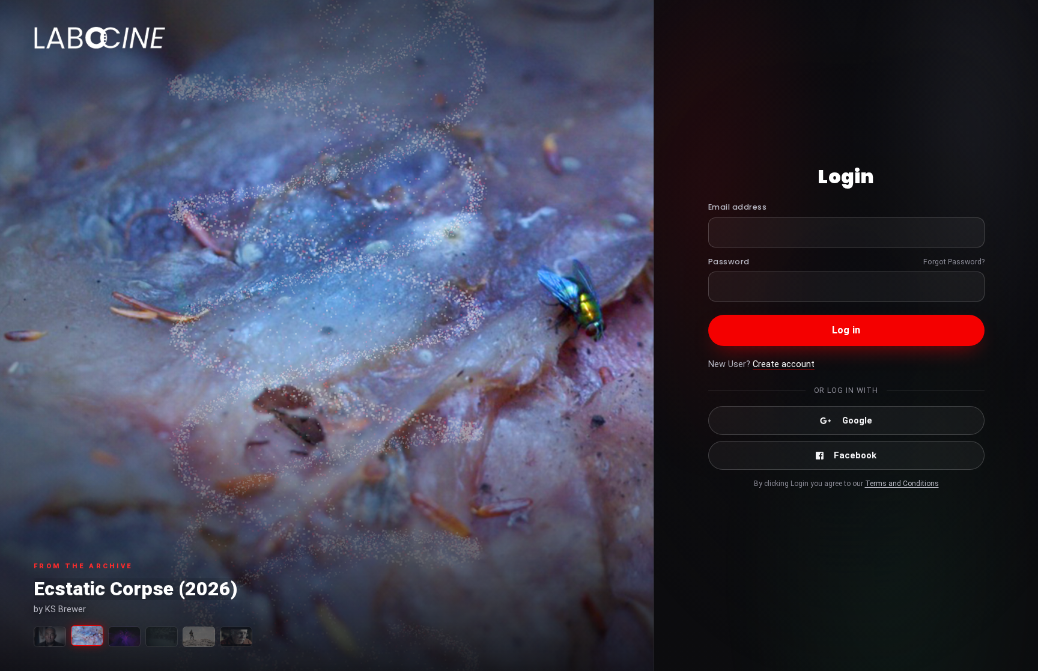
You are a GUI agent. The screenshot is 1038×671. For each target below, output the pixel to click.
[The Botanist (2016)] (50, 637)
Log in (846, 330)
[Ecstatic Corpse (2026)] (87, 635)
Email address (737, 207)
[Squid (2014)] (161, 637)
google (857, 420)
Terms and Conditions (902, 483)
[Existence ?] (199, 637)
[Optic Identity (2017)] (124, 637)
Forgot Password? (954, 261)
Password (729, 262)
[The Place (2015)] (236, 637)
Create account (784, 364)
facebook (855, 455)
